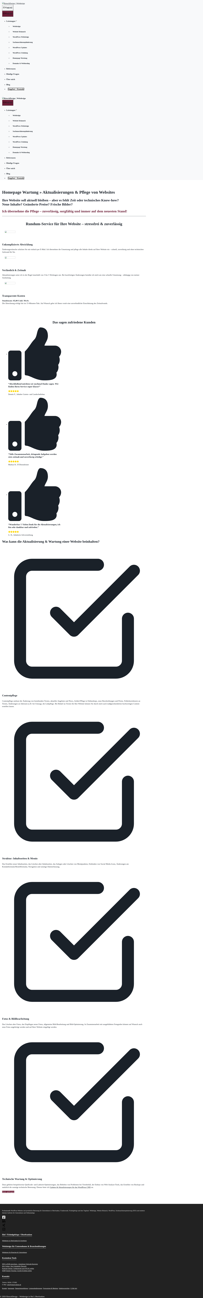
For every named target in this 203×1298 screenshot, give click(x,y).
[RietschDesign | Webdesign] (14, 98)
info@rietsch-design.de (80, 315)
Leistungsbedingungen (35, 1288)
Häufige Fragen (12, 74)
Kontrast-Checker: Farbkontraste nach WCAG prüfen (18, 1268)
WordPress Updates (20, 47)
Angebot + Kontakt (16, 89)
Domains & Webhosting (21, 63)
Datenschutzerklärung (21, 1288)
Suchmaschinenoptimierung (23, 42)
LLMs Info (73, 1288)
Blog (8, 85)
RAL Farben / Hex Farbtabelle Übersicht (14, 1266)
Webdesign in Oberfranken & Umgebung (14, 1241)
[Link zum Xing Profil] (76, 1226)
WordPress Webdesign (21, 37)
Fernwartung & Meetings (50, 1288)
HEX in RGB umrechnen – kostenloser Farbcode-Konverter (20, 1264)
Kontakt (4, 1288)
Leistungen (10, 21)
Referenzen (11, 69)
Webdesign (17, 26)
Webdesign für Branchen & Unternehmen (14, 1252)
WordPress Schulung (20, 53)
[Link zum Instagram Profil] (76, 1222)
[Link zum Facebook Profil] (76, 1218)
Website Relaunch (19, 32)
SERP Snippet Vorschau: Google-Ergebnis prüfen (17, 1271)
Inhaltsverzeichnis (64, 1288)
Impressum (11, 1288)
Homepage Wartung (20, 58)
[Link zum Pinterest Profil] (76, 1230)
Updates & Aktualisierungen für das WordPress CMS (70, 1187)
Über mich (10, 79)
